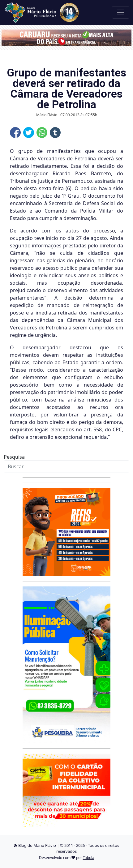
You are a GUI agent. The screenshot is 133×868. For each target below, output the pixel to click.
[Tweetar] (28, 132)
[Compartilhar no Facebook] (15, 132)
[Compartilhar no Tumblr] (55, 132)
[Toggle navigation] (120, 12)
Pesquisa (14, 456)
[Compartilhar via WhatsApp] (41, 132)
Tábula (88, 857)
